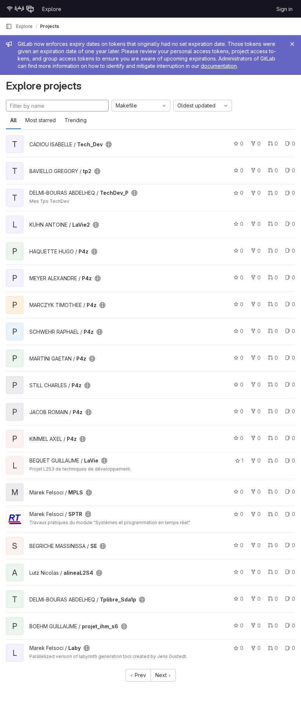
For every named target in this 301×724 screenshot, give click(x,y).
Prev (139, 675)
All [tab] (13, 120)
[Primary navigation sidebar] (9, 26)
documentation (219, 66)
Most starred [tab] (40, 120)
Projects (49, 26)
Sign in (284, 9)
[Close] (292, 44)
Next (161, 675)
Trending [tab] (76, 120)
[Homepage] (20, 9)
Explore (51, 9)
